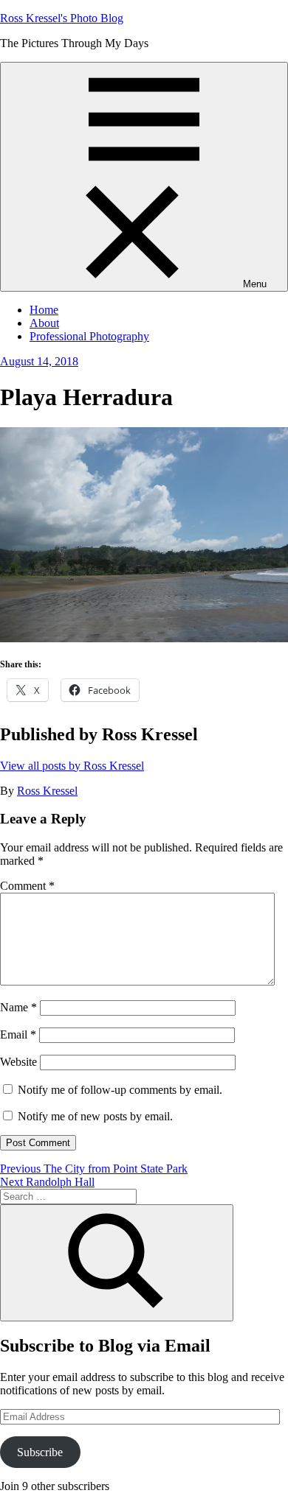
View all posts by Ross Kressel (72, 765)
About (44, 323)
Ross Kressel (47, 790)
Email (18, 1034)
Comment (27, 885)
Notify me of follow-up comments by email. (120, 1089)
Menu (255, 283)
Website (18, 1061)
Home (44, 309)
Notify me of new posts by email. (95, 1116)
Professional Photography (89, 336)
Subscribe (40, 1452)
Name (18, 1007)
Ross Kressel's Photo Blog (61, 18)
